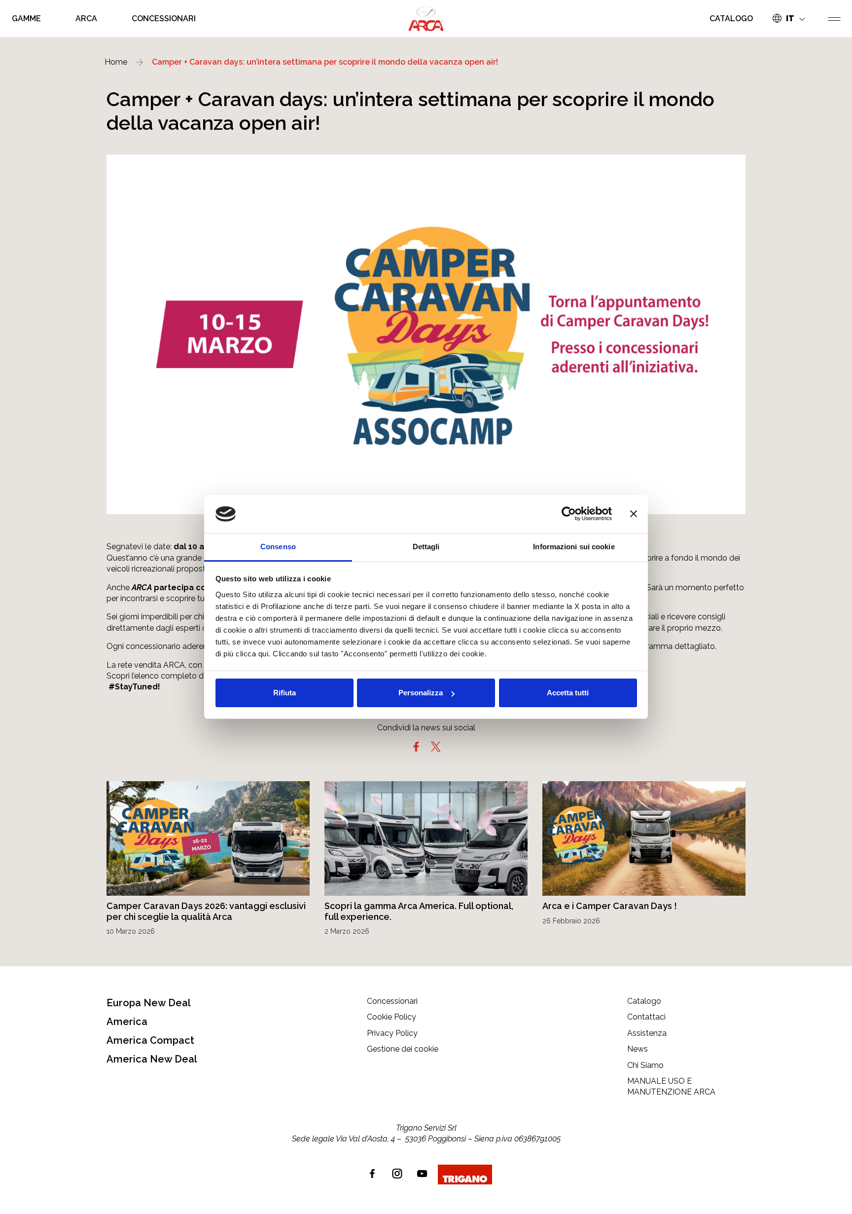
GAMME (26, 18)
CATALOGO (731, 18)
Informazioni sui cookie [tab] (573, 546)
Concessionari (392, 1001)
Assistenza (647, 1033)
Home (116, 62)
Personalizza (420, 692)
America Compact (150, 1040)
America (126, 1021)
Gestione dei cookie (402, 1049)
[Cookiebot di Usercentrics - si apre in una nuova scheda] (569, 514)
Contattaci (646, 1017)
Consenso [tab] (278, 546)
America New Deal (151, 1059)
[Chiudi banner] (633, 514)
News (637, 1049)
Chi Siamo (645, 1065)
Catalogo (644, 1001)
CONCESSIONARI (164, 18)
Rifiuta (284, 692)
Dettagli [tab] (426, 546)
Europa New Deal (148, 1003)
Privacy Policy (392, 1033)
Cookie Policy (391, 1017)
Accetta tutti (568, 692)
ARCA (86, 18)
